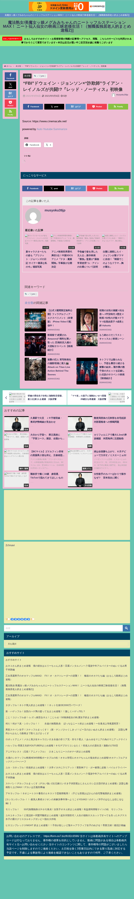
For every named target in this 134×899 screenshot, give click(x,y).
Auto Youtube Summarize (52, 129)
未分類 (27, 76)
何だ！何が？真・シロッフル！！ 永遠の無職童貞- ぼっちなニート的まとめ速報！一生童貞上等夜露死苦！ (63, 723)
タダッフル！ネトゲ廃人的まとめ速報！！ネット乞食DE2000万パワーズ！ (44, 705)
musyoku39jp (122, 95)
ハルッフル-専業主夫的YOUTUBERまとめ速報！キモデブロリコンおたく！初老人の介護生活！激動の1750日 (62, 745)
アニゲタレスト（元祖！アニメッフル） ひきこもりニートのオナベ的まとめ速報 (48, 751)
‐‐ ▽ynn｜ (41, 76)
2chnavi (10, 545)
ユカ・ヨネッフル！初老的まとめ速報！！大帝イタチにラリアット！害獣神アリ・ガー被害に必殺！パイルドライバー (66, 767)
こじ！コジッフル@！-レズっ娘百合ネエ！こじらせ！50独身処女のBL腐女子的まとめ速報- (53, 717)
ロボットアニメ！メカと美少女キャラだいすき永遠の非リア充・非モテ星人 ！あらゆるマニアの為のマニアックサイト (66, 739)
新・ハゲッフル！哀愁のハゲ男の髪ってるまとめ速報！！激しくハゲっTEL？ (45, 711)
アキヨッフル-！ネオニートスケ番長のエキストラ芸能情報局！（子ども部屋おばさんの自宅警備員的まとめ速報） (64, 793)
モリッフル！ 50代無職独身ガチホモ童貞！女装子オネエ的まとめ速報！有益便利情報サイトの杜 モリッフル (64, 809)
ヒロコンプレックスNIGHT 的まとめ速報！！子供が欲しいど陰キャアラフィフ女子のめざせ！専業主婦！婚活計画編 (66, 825)
